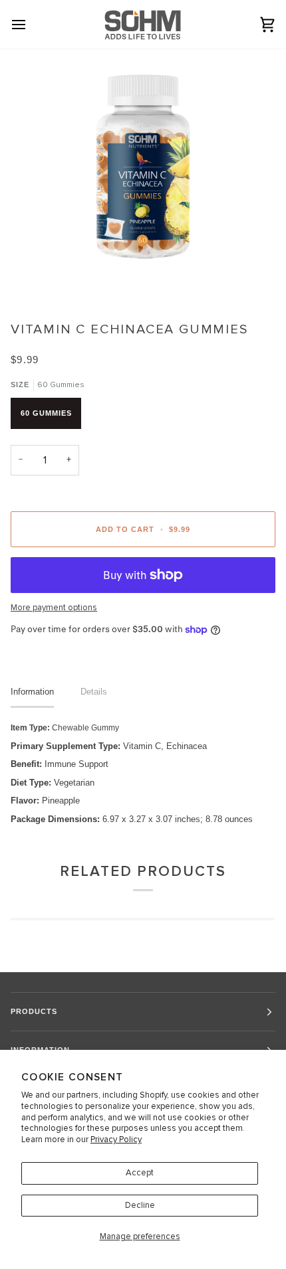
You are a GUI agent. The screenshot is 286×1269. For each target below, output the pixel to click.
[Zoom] (46, 249)
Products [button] (34, 1011)
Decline (140, 1205)
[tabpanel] (143, 773)
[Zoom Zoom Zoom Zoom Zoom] (143, 179)
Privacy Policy (116, 1139)
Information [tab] (32, 692)
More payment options (54, 607)
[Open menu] (31, 24)
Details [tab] (93, 692)
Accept (140, 1172)
